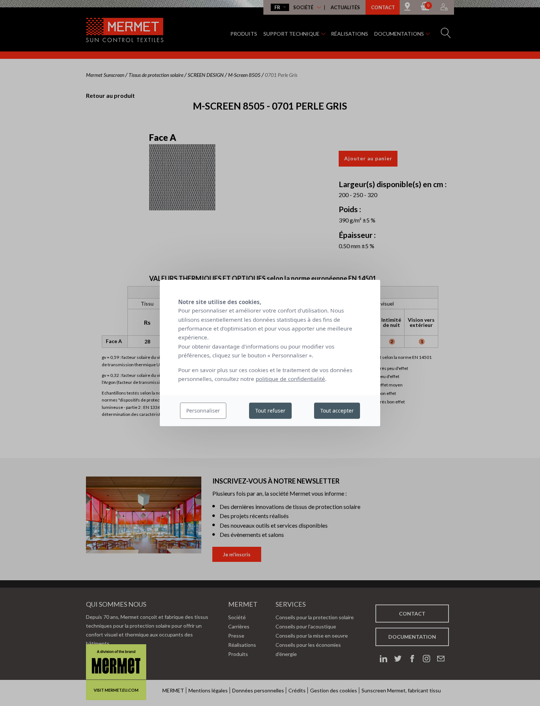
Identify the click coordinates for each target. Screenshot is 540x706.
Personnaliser (203, 410)
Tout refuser (270, 410)
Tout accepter (337, 410)
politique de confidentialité (290, 378)
